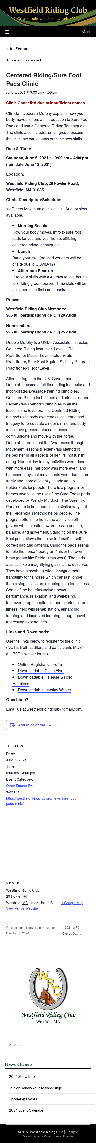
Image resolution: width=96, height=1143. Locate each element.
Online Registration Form (40, 664)
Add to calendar (31, 724)
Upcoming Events (23, 1099)
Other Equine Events (22, 785)
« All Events (17, 48)
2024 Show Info (22, 1076)
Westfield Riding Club (48, 10)
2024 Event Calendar (26, 1110)
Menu (86, 31)
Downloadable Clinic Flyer (41, 670)
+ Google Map (72, 902)
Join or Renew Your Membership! (35, 1088)
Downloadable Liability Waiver (44, 689)
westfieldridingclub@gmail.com (54, 709)
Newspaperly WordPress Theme (48, 1136)
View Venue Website (22, 908)
